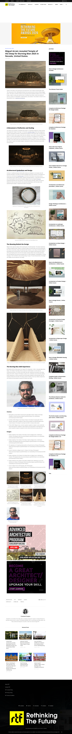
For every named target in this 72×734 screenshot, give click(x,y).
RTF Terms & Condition (9, 695)
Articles (30, 4)
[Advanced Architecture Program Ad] (26, 559)
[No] (70, 732)
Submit (56, 4)
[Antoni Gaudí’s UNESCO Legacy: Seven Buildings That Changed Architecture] (39, 657)
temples (22, 601)
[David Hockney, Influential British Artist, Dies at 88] (25, 657)
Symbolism (20, 170)
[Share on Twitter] (41, 600)
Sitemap (45, 728)
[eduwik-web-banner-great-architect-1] (26, 593)
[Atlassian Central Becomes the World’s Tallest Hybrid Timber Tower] (25, 635)
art (15, 599)
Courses (37, 4)
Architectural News (9, 48)
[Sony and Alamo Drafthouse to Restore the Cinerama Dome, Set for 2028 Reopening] (39, 635)
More (61, 4)
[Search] (66, 4)
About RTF (7, 684)
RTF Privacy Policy (9, 692)
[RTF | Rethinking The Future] (10, 4)
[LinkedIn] (43, 600)
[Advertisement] (36, 14)
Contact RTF (7, 687)
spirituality (8, 601)
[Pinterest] (45, 600)
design (25, 599)
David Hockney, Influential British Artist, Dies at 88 (24, 664)
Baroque (20, 599)
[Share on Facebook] (39, 600)
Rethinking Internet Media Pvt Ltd (33, 728)
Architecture (9, 599)
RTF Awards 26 (22, 4)
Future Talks (43, 4)
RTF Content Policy (9, 689)
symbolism (16, 601)
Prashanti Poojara (25, 616)
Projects (50, 4)
